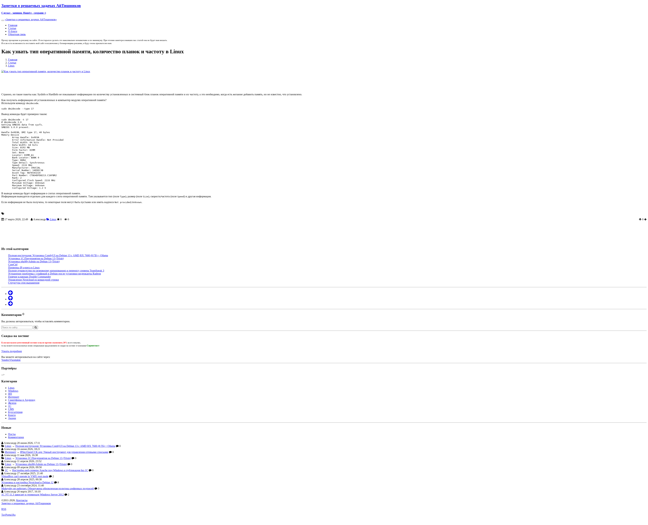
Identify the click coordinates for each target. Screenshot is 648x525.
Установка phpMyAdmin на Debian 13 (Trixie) (34, 261)
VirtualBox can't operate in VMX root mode (24, 476)
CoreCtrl (12, 264)
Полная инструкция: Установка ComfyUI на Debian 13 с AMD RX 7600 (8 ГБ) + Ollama (58, 255)
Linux (52, 219)
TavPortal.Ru (8, 514)
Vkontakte (15, 360)
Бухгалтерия (15, 412)
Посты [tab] (12, 434)
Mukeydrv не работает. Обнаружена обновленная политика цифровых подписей (47, 488)
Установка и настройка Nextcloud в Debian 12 (27, 482)
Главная (12, 25)
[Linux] (10, 299)
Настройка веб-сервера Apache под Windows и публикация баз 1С (50, 470)
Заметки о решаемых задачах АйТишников (26, 503)
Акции (12, 418)
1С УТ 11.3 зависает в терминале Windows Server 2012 (32, 494)
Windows (13, 390)
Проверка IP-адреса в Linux (24, 267)
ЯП (10, 393)
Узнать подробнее (11, 351)
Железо (12, 403)
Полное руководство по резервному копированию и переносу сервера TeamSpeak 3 (56, 270)
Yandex (5, 360)
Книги (12, 415)
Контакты (22, 500)
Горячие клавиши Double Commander (29, 276)
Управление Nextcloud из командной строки (33, 279)
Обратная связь (17, 34)
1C (9, 406)
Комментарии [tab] (16, 437)
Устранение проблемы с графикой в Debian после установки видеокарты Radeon (54, 273)
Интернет (13, 396)
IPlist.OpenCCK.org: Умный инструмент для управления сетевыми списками (64, 452)
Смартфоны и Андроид (21, 400)
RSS (3, 509)
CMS (11, 409)
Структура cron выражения (23, 282)
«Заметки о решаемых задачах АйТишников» (31, 19)
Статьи (12, 28)
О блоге (12, 31)
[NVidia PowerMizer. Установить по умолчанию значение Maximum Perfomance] (10, 293)
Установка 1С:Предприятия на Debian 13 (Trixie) (36, 258)
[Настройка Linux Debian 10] (10, 304)
